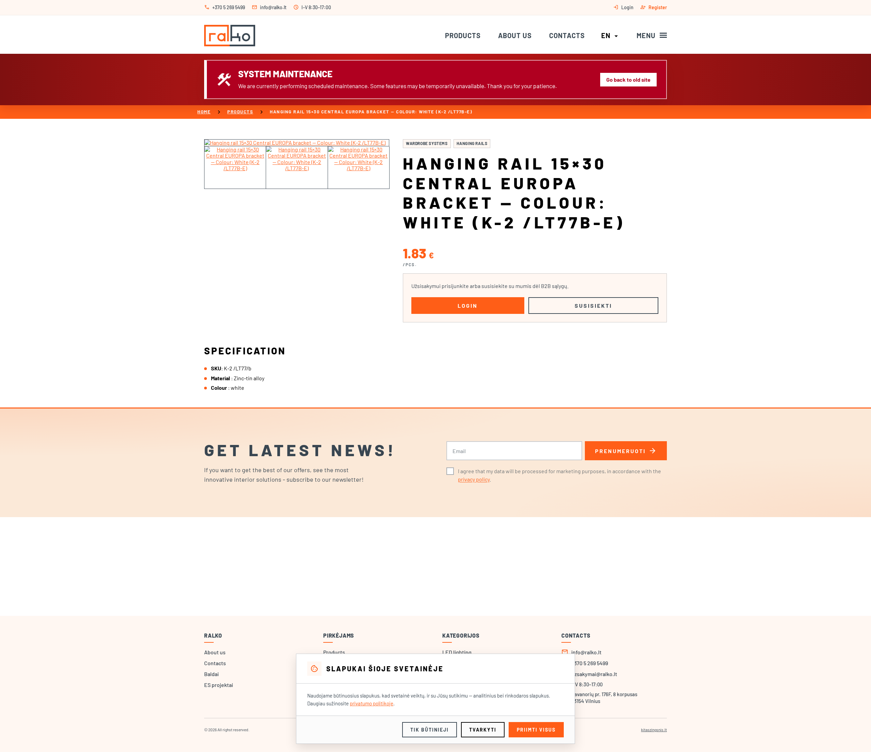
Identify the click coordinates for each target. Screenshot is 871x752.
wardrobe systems (427, 143)
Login (468, 305)
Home (204, 111)
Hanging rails (472, 143)
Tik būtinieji (429, 730)
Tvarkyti (482, 730)
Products (463, 35)
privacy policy (474, 479)
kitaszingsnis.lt (654, 729)
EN (610, 35)
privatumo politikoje (371, 703)
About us (515, 35)
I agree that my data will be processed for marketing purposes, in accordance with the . (559, 475)
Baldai (211, 674)
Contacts (567, 35)
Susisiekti (593, 305)
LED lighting (457, 652)
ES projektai (218, 685)
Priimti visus (536, 730)
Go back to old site (628, 79)
